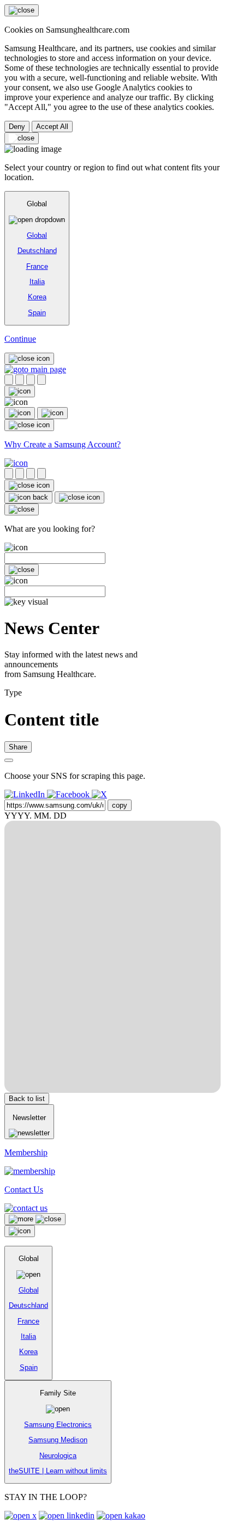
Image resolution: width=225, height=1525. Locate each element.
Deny (17, 126)
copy (119, 805)
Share (18, 747)
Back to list (27, 1098)
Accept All (52, 126)
